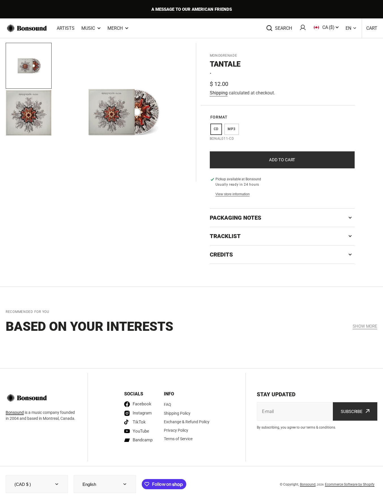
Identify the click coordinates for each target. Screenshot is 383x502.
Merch (115, 28)
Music (88, 28)
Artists (66, 28)
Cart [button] (371, 28)
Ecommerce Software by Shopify (349, 484)
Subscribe (352, 411)
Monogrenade (223, 56)
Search (283, 28)
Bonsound (15, 412)
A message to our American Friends (191, 9)
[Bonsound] (27, 28)
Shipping (219, 93)
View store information (232, 194)
